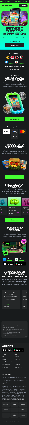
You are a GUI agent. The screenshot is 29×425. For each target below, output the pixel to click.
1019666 (4, 383)
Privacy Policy (5, 367)
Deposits (16, 356)
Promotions (17, 364)
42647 (24, 379)
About (3, 356)
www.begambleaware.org (7, 399)
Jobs (3, 369)
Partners (4, 359)
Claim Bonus (23, 5)
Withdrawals (17, 359)
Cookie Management (7, 361)
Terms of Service (6, 364)
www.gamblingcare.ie (19, 399)
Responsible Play (18, 367)
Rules (15, 361)
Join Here (14, 177)
